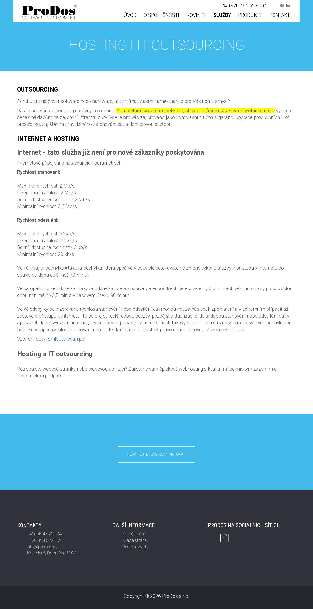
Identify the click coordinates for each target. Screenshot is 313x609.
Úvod (130, 15)
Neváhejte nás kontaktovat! (156, 454)
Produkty (250, 15)
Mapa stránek (135, 540)
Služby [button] (222, 15)
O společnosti (161, 15)
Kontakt (279, 15)
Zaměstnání (133, 533)
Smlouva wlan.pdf (67, 339)
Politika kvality (135, 546)
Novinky (196, 15)
